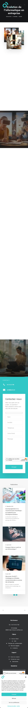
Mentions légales (15, 645)
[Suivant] (16, 595)
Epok (21, 16)
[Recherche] (15, 4)
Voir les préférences (14, 702)
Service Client (15, 639)
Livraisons (15, 648)
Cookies (18, 706)
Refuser (14, 698)
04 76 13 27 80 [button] (10, 384)
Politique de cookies (12, 706)
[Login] (17, 4)
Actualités (15, 16)
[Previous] (14, 595)
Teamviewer (15, 661)
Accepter (14, 694)
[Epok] (9, 5)
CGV (15, 641)
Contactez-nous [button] (9, 103)
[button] (26, 677)
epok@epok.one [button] (11, 390)
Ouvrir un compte (15, 657)
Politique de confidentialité (15, 643)
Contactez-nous (15, 659)
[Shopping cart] (20, 4)
